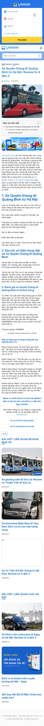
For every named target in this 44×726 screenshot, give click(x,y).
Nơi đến (10, 19)
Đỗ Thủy (6, 81)
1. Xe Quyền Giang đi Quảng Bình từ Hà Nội (21, 127)
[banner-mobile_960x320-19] (22, 144)
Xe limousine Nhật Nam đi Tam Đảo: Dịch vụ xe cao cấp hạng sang (20, 526)
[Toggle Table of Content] (37, 123)
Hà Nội (5, 434)
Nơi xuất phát (12, 11)
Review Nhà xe (7, 64)
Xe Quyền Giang (8, 155)
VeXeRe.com (22, 414)
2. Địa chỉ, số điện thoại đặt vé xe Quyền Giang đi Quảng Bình (23, 131)
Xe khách (16, 64)
